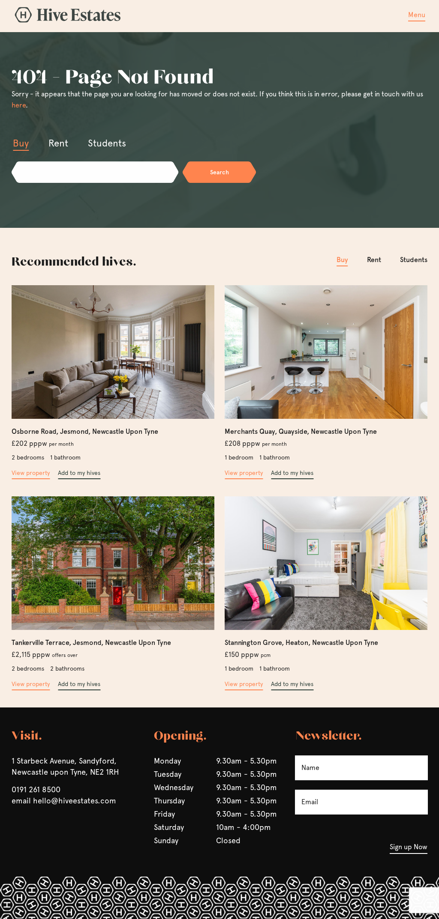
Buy (342, 260)
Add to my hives (79, 472)
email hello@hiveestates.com (64, 800)
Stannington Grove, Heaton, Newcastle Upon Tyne (301, 643)
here (19, 105)
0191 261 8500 (36, 789)
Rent (374, 260)
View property (31, 472)
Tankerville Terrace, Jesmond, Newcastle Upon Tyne (91, 643)
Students (413, 260)
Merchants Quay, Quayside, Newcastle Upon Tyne (301, 431)
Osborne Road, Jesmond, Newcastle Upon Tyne (85, 431)
